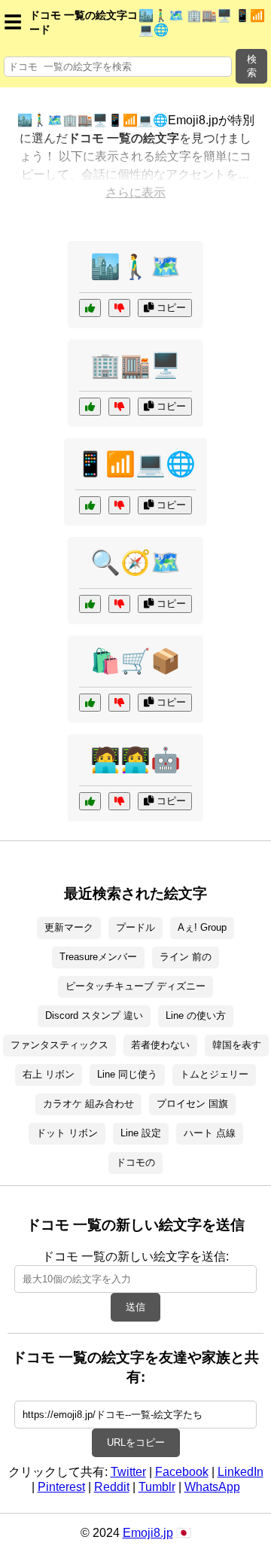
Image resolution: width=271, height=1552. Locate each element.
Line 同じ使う (127, 1074)
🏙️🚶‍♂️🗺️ (135, 266)
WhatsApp (212, 1486)
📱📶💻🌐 (135, 463)
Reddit (111, 1486)
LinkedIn (240, 1471)
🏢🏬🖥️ (135, 365)
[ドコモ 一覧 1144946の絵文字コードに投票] (90, 703)
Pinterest (61, 1486)
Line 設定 (140, 1133)
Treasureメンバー (98, 956)
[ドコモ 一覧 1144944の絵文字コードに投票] (90, 505)
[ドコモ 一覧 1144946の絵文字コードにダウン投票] (119, 703)
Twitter (128, 1471)
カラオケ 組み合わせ (88, 1103)
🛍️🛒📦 (135, 661)
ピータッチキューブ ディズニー (135, 986)
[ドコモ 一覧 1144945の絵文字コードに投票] (90, 308)
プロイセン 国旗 (192, 1103)
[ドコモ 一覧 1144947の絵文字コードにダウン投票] (119, 407)
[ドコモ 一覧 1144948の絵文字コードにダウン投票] (119, 604)
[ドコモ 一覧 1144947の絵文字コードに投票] (90, 407)
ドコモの (135, 1162)
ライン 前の (186, 956)
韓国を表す (236, 1044)
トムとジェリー (214, 1074)
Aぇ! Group (202, 927)
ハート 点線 (210, 1133)
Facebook (182, 1471)
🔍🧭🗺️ (135, 562)
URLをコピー (136, 1442)
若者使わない (160, 1044)
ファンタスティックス (59, 1044)
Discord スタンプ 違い (94, 1015)
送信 (135, 1307)
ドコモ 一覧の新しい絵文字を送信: (135, 1256)
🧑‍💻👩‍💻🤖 (135, 759)
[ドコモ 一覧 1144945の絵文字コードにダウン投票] (119, 308)
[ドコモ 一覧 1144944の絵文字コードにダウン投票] (119, 505)
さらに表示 (135, 192)
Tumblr (157, 1486)
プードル (135, 927)
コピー (170, 307)
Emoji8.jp (148, 1532)
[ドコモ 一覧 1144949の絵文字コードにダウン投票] (119, 801)
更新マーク (68, 927)
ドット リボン (67, 1133)
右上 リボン (49, 1074)
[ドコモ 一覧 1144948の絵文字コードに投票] (90, 604)
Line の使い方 (196, 1015)
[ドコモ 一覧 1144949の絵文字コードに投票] (90, 801)
